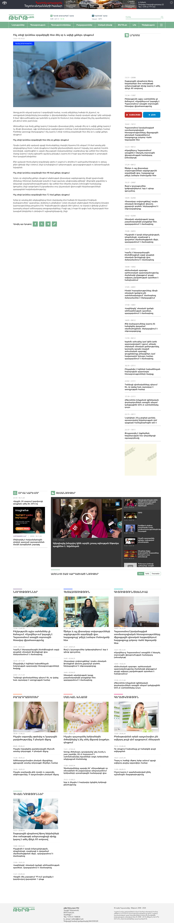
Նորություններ (19, 536)
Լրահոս (135, 35)
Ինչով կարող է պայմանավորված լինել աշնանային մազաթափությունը (132, 773)
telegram (48, 224)
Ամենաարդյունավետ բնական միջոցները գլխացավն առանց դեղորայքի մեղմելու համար (35, 761)
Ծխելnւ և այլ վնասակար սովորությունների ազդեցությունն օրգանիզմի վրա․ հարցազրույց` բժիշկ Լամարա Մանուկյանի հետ (141, 172)
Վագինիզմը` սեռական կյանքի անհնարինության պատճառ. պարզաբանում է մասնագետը (139, 310)
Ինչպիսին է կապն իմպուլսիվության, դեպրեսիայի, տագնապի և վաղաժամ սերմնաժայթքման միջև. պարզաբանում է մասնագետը (142, 238)
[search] (162, 17)
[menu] (161, 25)
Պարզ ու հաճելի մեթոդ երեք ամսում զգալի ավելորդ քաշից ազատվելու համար (135, 761)
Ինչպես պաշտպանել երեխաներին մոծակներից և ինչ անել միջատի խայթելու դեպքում (86, 739)
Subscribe (134, 115)
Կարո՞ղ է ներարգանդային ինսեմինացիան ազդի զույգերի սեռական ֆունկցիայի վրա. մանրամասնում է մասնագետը (139, 256)
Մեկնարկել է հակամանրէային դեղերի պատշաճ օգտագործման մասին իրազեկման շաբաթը (28, 542)
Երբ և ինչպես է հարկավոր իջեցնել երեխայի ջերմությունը (85, 783)
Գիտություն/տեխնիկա (131, 591)
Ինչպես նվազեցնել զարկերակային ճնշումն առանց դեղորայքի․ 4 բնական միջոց (34, 750)
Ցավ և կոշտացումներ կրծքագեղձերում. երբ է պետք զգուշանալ (139, 188)
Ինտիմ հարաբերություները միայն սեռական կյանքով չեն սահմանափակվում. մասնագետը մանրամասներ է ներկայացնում (141, 294)
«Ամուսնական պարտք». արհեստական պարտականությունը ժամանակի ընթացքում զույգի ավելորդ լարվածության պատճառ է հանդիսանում (142, 275)
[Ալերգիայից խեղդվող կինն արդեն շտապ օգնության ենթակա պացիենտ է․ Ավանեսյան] (87, 518)
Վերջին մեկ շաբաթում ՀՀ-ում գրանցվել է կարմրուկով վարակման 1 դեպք (33, 878)
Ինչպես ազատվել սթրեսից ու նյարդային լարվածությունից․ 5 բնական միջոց (35, 738)
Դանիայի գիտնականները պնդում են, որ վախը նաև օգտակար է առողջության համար (141, 386)
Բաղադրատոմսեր (26, 697)
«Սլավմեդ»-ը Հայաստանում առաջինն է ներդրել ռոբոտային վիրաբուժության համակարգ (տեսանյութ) (140, 154)
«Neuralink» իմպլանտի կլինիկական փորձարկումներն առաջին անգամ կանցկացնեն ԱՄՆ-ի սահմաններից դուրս (142, 403)
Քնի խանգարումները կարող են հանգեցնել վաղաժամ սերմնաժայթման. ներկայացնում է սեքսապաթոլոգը (141, 327)
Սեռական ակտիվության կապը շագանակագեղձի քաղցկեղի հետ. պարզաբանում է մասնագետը (141, 221)
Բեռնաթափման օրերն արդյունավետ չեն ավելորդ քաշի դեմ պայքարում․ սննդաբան (137, 738)
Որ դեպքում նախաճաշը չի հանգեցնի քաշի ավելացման (135, 750)
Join (153, 115)
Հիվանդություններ (28, 794)
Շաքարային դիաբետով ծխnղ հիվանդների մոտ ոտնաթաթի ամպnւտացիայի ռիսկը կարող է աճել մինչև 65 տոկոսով (142, 84)
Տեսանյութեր (66, 492)
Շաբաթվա (155, 573)
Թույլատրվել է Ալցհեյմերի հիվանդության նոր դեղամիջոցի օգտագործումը (140, 435)
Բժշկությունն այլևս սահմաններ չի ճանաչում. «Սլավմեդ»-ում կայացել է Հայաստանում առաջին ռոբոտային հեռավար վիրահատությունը (142, 102)
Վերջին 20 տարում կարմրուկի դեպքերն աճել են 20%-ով (28, 502)
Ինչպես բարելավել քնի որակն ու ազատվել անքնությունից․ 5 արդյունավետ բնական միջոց (36, 773)
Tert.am (21, 17)
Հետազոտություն (23, 43)
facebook (35, 224)
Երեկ (147, 573)
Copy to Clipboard (54, 224)
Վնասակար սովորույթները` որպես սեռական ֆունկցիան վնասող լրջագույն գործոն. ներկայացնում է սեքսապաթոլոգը (141, 205)
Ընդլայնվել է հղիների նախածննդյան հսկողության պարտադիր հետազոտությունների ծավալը (142, 371)
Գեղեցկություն (126, 697)
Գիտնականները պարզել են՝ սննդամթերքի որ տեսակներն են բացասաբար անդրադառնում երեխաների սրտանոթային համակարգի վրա (86, 770)
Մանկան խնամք (75, 697)
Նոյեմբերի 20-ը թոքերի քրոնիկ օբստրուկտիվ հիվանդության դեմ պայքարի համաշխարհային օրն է (141, 420)
